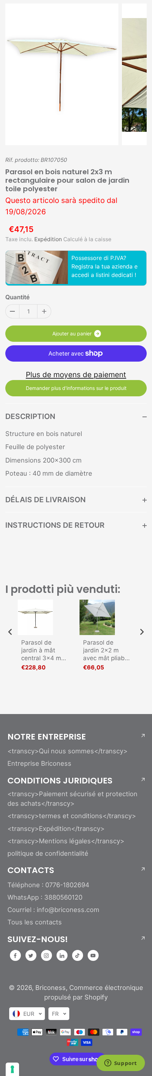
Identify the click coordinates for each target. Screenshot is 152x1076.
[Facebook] (15, 955)
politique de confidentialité (47, 853)
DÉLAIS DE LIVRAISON (45, 499)
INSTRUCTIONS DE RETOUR (55, 525)
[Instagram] (46, 955)
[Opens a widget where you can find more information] (120, 1063)
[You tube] (93, 955)
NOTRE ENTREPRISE (46, 737)
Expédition (48, 239)
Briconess (50, 987)
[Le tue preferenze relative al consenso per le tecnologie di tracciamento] (12, 1069)
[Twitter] (31, 955)
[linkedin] (62, 955)
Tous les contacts (34, 922)
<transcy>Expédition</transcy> (56, 828)
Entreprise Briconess (39, 763)
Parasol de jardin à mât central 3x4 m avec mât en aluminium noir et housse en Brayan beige (42, 650)
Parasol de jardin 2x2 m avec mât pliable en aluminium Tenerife (106, 650)
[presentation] (10, 632)
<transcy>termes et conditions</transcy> (71, 816)
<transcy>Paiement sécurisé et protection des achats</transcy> (72, 798)
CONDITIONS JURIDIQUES (59, 781)
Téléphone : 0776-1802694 (48, 885)
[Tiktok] (77, 955)
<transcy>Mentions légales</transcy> (65, 841)
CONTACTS (30, 870)
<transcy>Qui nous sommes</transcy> (67, 751)
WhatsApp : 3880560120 (44, 897)
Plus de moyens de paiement (76, 374)
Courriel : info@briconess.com (53, 909)
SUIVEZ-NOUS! (37, 939)
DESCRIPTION (30, 416)
